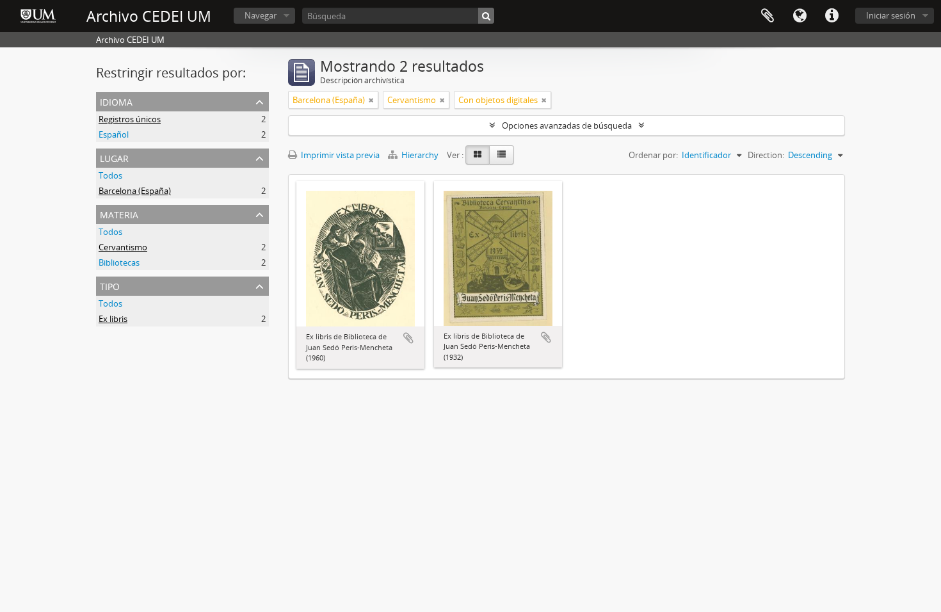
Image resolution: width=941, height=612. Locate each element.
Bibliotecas (119, 262)
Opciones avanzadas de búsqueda (567, 125)
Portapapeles (768, 16)
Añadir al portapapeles (408, 338)
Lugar (114, 157)
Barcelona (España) (135, 191)
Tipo (110, 285)
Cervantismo (123, 247)
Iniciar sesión (890, 15)
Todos (110, 175)
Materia (119, 213)
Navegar (261, 15)
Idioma (800, 16)
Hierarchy (419, 155)
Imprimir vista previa (339, 155)
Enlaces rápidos (832, 16)
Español (114, 134)
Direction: (766, 155)
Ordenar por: (653, 155)
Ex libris (113, 319)
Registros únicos (130, 119)
